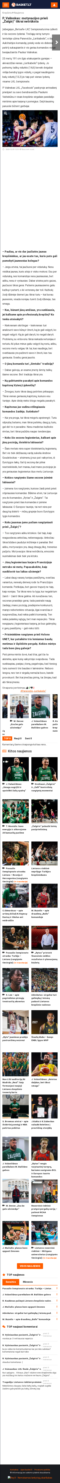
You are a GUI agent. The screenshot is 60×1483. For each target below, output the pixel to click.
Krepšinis (7, 13)
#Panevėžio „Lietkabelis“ (33, 691)
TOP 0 (7, 738)
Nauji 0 (17, 738)
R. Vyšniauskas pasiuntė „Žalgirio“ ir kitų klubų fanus (30, 1335)
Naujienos (19, 13)
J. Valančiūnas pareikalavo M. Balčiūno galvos (26, 1294)
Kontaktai (14, 1470)
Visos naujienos (30, 1266)
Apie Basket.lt (26, 1470)
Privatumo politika (42, 1470)
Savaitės (11, 1281)
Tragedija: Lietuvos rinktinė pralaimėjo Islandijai (28, 1382)
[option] (40, 715)
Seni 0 (28, 738)
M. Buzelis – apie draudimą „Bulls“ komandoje (26, 1319)
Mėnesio (28, 1281)
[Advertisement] (30, 185)
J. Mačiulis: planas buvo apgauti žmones (23, 1307)
